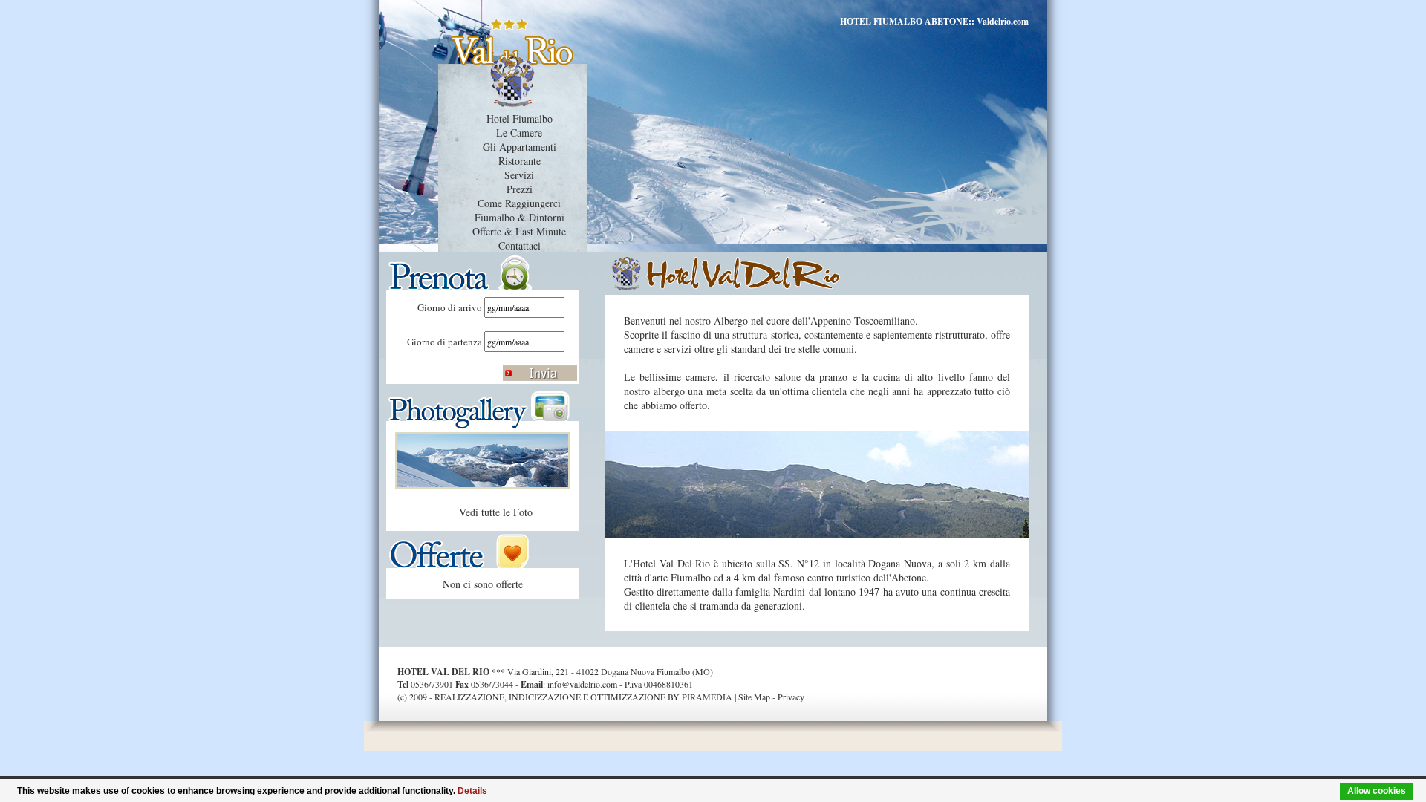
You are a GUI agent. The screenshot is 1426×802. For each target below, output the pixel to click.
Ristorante (519, 161)
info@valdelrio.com (582, 684)
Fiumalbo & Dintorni (519, 217)
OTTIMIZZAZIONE (627, 696)
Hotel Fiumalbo (519, 118)
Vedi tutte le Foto (496, 512)
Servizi (519, 175)
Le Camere (519, 132)
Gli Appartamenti (519, 147)
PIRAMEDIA (707, 696)
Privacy (791, 696)
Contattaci (519, 245)
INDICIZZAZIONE (545, 696)
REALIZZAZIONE (469, 696)
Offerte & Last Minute (519, 231)
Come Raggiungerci (519, 203)
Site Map (754, 696)
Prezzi (520, 189)
